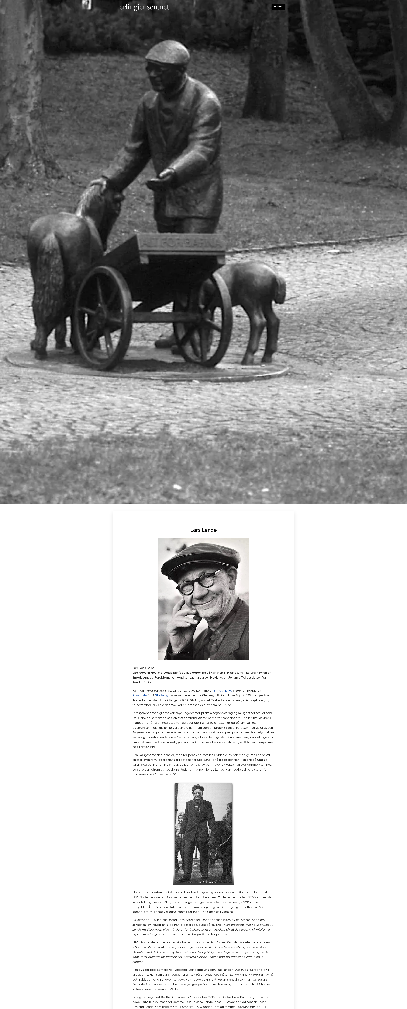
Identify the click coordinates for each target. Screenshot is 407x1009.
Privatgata (139, 695)
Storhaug (161, 695)
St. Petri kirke (222, 690)
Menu (280, 6)
